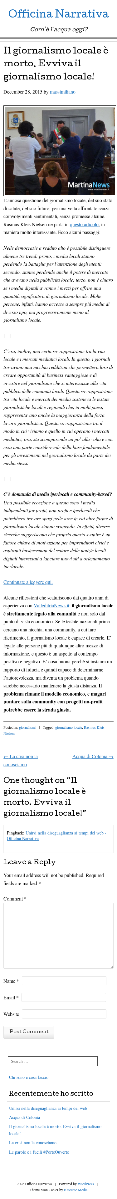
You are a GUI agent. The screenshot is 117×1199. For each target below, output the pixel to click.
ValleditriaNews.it (51, 605)
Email (11, 997)
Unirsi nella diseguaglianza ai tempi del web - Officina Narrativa (56, 835)
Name (11, 980)
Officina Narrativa (58, 15)
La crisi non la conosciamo (32, 1142)
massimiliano (63, 91)
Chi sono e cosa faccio (28, 1077)
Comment (15, 898)
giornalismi (27, 727)
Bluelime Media (75, 1189)
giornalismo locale (68, 727)
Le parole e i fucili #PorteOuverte (39, 1152)
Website (11, 1014)
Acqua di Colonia (93, 756)
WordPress (86, 1183)
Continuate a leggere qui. (28, 582)
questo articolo (84, 224)
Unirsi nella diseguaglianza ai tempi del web (48, 1108)
